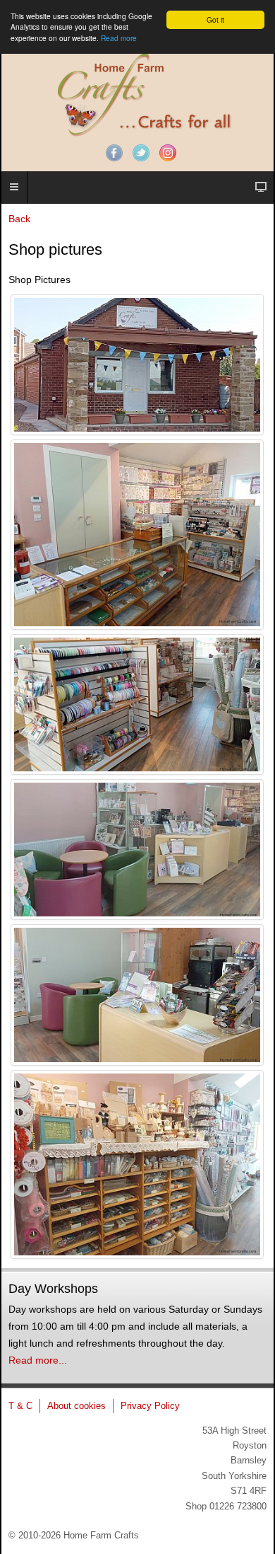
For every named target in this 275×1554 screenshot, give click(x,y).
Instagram (167, 152)
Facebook (114, 152)
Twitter (141, 152)
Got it (215, 19)
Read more (119, 38)
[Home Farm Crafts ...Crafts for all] (137, 94)
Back (19, 218)
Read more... (37, 1360)
